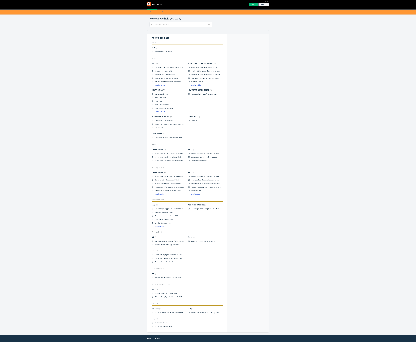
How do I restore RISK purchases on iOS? (204, 67)
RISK (154, 58)
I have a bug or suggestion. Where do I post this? (170, 209)
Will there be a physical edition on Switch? (168, 297)
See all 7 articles (195, 194)
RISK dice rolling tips (161, 94)
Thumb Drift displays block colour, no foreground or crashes (174, 255)
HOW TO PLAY (159, 90)
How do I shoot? (196, 191)
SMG (154, 42)
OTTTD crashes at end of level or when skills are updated (173, 313)
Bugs (191, 237)
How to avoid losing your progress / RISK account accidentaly (175, 124)
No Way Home (158, 167)
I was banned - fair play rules (164, 121)
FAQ (155, 63)
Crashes (156, 309)
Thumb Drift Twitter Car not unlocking (203, 241)
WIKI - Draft (158, 101)
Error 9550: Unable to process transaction (168, 138)
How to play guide (161, 97)
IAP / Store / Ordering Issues (201, 63)
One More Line (158, 268)
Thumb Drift (157, 232)
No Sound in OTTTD (161, 323)
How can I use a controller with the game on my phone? (209, 187)
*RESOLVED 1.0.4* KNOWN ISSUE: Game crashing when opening (175, 187)
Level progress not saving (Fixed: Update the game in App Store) (212, 209)
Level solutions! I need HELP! (164, 219)
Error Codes (158, 134)
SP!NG (154, 144)
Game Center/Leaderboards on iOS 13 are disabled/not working (211, 157)
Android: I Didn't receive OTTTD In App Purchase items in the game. (212, 313)
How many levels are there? (164, 212)
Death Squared (158, 200)
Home (152, 12)
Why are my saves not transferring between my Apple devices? (211, 153)
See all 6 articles (159, 194)
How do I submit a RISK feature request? (204, 94)
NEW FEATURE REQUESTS (199, 90)
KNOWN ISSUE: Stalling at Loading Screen (168, 191)
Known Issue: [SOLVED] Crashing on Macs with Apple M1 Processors (176, 153)
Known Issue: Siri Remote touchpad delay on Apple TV (172, 161)
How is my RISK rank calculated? (165, 75)
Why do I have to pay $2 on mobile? (166, 293)
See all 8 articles (159, 226)
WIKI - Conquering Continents (164, 108)
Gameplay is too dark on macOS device (167, 180)
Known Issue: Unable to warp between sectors (170, 176)
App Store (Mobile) (197, 205)
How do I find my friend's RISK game (166, 78)
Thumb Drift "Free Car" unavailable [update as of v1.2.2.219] (174, 258)
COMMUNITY (194, 117)
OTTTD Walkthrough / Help (163, 326)
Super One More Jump (161, 284)
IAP (154, 237)
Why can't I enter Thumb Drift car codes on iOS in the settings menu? (177, 262)
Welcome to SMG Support (163, 52)
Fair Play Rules (159, 128)
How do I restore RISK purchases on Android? (205, 75)
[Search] (209, 24)
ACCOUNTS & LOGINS (162, 117)
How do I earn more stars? (199, 161)
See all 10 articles (196, 85)
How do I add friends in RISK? (164, 71)
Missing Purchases (197, 82)
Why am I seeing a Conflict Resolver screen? (205, 183)
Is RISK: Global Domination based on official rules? (171, 82)
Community (194, 121)
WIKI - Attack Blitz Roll (162, 105)
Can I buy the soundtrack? (163, 223)
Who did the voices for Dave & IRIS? (166, 216)
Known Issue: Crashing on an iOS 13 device (168, 157)
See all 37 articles (160, 85)
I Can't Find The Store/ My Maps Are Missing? (205, 78)
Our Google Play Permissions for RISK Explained (170, 67)
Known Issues (158, 150)
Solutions (165, 12)
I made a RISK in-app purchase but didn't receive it (207, 71)
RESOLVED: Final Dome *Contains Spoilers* (168, 183)
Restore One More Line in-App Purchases (168, 277)
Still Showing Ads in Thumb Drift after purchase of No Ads (173, 241)
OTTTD (155, 304)
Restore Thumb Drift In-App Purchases (167, 245)
